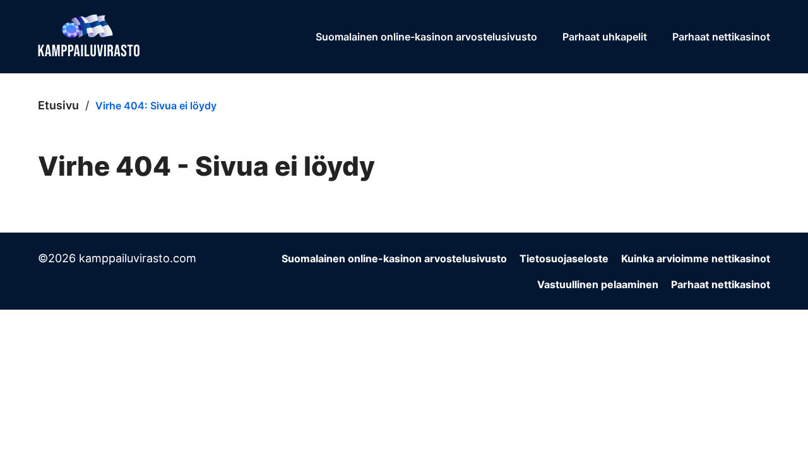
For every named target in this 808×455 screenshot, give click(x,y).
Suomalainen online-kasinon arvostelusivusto (426, 36)
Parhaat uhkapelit (604, 36)
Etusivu (58, 105)
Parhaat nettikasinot (721, 36)
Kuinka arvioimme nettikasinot (695, 258)
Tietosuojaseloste (564, 258)
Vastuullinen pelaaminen (597, 284)
